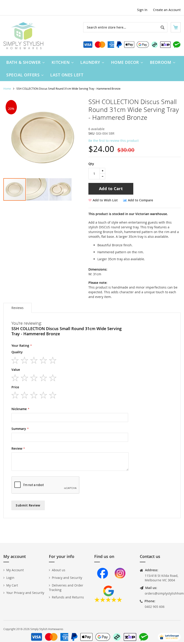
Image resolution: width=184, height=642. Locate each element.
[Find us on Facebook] (102, 583)
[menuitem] (24, 62)
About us (58, 570)
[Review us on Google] (108, 601)
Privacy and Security (67, 577)
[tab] (17, 308)
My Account (15, 570)
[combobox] (125, 27)
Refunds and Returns (68, 597)
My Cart (12, 585)
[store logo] (23, 35)
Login (10, 577)
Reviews (17, 308)
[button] (37, 189)
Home (7, 88)
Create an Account (167, 10)
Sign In (142, 10)
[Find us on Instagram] (120, 583)
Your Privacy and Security (25, 593)
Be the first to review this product (113, 140)
